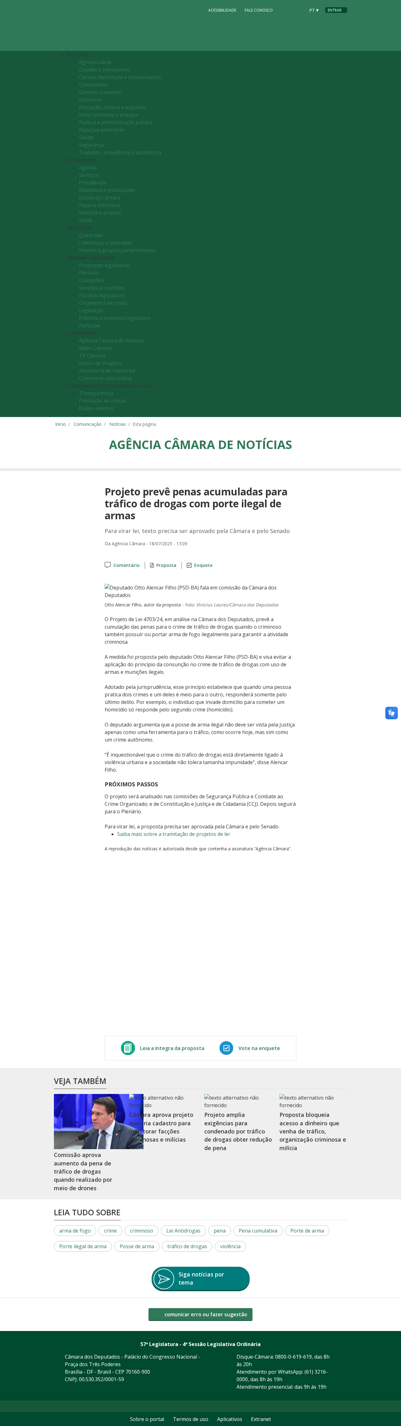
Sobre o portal (147, 1419)
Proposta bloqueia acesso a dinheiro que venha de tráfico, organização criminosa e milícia (312, 1131)
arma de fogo (75, 1230)
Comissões (91, 280)
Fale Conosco (259, 10)
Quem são (91, 235)
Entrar (334, 10)
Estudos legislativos (102, 295)
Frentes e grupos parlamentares (117, 250)
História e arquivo (100, 212)
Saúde (86, 137)
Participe (89, 325)
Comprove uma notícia (105, 378)
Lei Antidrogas (183, 1230)
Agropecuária (95, 62)
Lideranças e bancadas (105, 242)
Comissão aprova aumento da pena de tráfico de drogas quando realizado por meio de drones (83, 1171)
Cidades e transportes (105, 69)
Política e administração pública (116, 122)
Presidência (92, 182)
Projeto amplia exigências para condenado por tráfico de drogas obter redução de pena (238, 1131)
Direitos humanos (100, 92)
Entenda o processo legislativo (115, 317)
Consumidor (93, 84)
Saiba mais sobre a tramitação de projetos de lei (173, 834)
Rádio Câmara (95, 348)
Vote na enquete (259, 1048)
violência (230, 1246)
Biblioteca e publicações (107, 190)
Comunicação (88, 424)
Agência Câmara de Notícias (111, 340)
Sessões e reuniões (101, 287)
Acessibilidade (222, 10)
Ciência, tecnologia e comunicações (120, 77)
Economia (90, 99)
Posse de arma (137, 1246)
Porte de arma (307, 1230)
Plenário (89, 272)
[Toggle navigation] (340, 234)
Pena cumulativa (258, 1230)
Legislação (91, 310)
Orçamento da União (103, 302)
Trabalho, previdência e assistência (120, 152)
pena (220, 1230)
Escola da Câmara (99, 197)
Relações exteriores (102, 129)
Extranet (261, 1419)
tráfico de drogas (187, 1246)
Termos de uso (190, 1419)
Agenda (88, 167)
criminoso (141, 1230)
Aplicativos (229, 1419)
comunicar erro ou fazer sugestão (205, 1314)
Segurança (91, 144)
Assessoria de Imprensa (107, 370)
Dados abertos (96, 408)
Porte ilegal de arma (83, 1246)
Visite (85, 220)
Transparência (96, 393)
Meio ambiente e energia (108, 114)
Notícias (117, 424)
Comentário (126, 565)
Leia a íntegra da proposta (172, 1048)
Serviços (88, 175)
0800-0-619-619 (293, 1356)
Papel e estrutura (99, 205)
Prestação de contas (102, 400)
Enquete (203, 565)
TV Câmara (92, 355)
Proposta (166, 565)
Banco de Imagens (100, 363)
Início (60, 424)
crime (110, 1230)
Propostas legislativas (105, 265)
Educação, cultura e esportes (112, 107)
